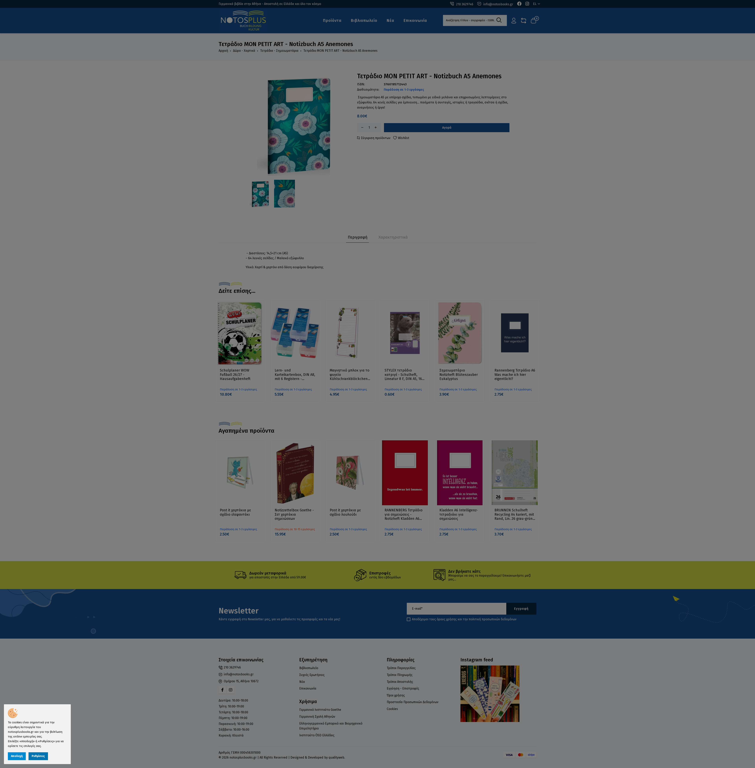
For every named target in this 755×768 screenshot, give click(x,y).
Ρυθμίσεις (38, 756)
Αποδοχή (17, 756)
